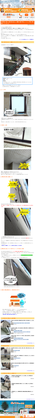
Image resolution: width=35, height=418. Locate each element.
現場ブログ (5, 19)
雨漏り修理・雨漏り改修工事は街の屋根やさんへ (10, 314)
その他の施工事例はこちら (30, 370)
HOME (2, 19)
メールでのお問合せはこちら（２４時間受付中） (27, 39)
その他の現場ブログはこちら (30, 399)
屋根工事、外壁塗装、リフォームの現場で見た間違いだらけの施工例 (12, 245)
